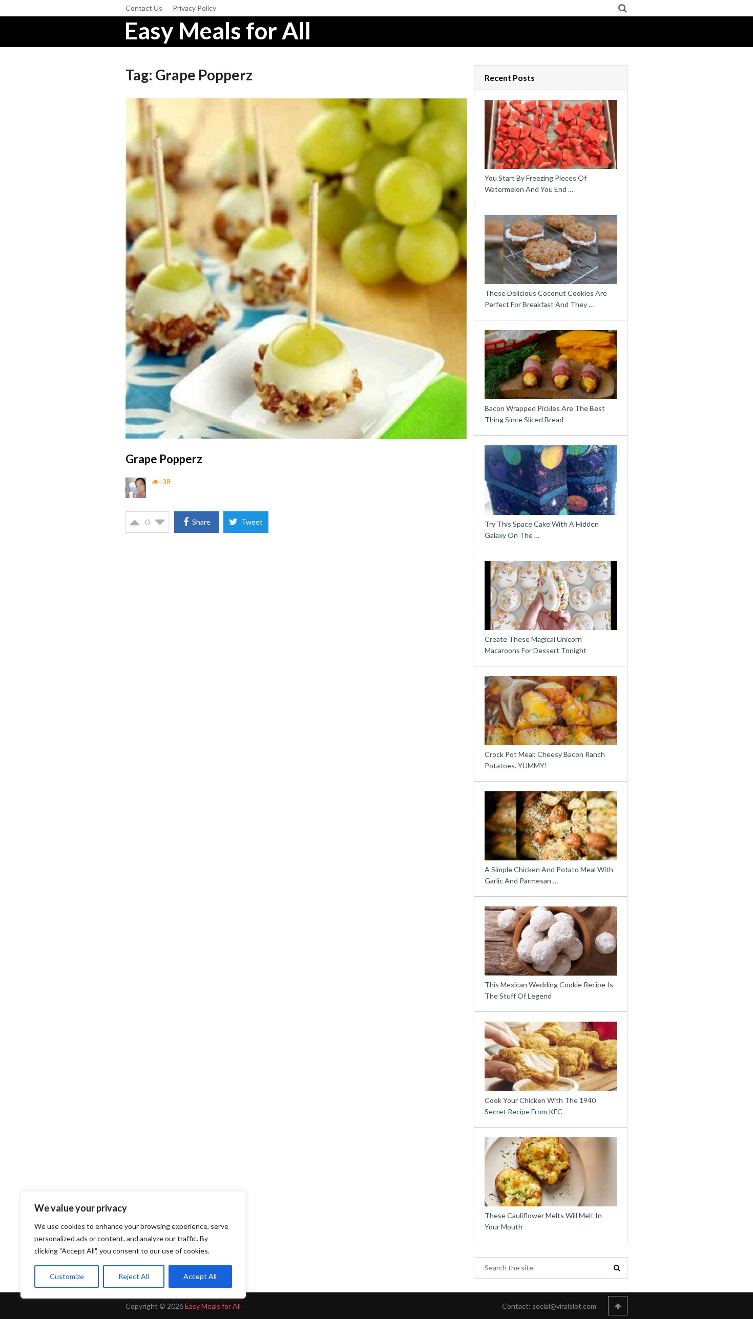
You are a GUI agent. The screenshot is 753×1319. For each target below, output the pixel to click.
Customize (67, 1276)
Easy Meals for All (217, 30)
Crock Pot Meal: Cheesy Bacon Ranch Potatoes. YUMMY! (545, 760)
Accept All (200, 1276)
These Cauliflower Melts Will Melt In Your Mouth (543, 1221)
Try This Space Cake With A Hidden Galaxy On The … (542, 529)
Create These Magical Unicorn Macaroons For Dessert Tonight (536, 645)
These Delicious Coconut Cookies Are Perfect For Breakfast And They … (546, 299)
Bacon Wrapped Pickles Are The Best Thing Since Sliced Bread (545, 414)
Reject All (133, 1276)
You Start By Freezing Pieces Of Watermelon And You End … (536, 183)
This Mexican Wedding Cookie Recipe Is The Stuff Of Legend (549, 990)
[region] (133, 1245)
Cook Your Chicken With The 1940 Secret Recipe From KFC (540, 1106)
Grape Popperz (164, 459)
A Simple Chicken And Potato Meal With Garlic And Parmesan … (549, 875)
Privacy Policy (194, 8)
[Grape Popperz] (296, 268)
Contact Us (144, 8)
